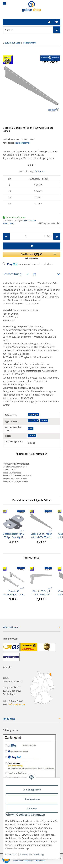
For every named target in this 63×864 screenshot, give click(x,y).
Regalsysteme (22, 142)
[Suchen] (56, 29)
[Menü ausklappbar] (4, 2)
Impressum (11, 854)
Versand (40, 171)
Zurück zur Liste (12, 42)
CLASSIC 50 (33, 421)
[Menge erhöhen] (56, 236)
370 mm (31, 436)
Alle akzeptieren (32, 789)
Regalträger (33, 415)
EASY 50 (44, 421)
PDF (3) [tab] (31, 274)
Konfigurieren (32, 799)
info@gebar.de (17, 704)
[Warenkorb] (56, 22)
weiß (30, 428)
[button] (49, 22)
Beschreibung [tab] (12, 274)
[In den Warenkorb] (5, 53)
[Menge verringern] (6, 236)
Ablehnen (32, 808)
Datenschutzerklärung (32, 854)
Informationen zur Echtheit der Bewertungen (29, 860)
